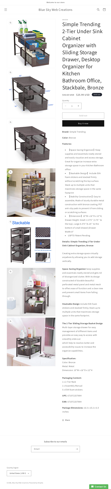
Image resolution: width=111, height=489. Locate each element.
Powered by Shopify (36, 483)
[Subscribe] (77, 449)
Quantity (65, 100)
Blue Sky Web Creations (20, 483)
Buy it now (83, 123)
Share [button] (67, 420)
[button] (6, 10)
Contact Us (100, 486)
